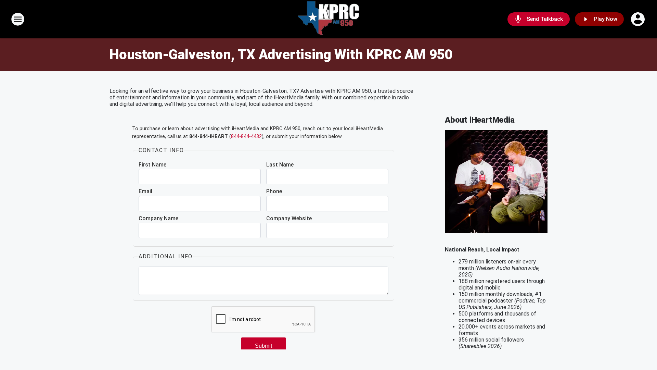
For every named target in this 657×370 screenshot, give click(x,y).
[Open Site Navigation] (18, 19)
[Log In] (638, 19)
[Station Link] (328, 19)
